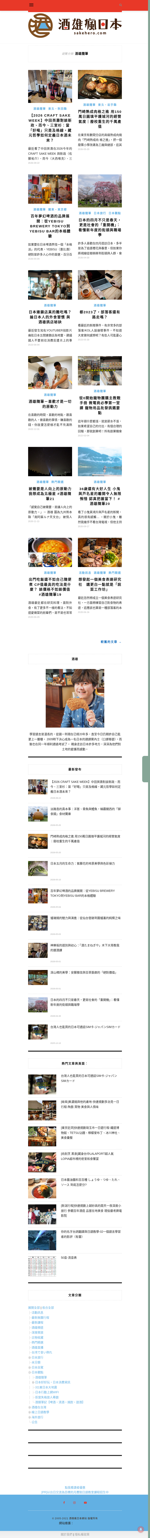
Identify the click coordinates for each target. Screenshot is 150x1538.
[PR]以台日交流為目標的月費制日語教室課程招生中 (75, 1492)
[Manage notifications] (141, 1529)
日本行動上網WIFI (47, 1392)
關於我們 (66, 1534)
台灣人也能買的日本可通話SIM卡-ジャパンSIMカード (85, 1027)
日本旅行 (100, 213)
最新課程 (37, 1322)
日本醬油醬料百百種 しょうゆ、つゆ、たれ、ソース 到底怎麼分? (90, 1182)
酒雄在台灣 (39, 1407)
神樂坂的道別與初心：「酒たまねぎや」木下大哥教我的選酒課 (84, 948)
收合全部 (48, 1307)
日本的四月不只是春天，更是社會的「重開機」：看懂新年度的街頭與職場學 (84, 1002)
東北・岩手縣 (107, 104)
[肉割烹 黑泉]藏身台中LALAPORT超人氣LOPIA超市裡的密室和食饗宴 (87, 1156)
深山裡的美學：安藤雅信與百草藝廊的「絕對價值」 (84, 972)
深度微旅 (37, 1332)
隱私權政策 (82, 1534)
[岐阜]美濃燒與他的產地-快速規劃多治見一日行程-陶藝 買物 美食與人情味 (90, 1104)
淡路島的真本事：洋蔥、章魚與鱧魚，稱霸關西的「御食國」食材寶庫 (85, 811)
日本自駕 (37, 1367)
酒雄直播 (37, 1347)
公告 (35, 1422)
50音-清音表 (69, 1257)
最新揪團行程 (40, 1317)
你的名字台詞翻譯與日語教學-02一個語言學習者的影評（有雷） (91, 1234)
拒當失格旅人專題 (47, 1397)
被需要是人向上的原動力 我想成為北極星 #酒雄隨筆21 (50, 494)
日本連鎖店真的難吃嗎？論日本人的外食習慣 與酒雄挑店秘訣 (50, 317)
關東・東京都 (57, 209)
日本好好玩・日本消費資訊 (52, 1382)
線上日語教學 (40, 1412)
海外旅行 (37, 1417)
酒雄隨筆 (39, 108)
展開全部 (34, 1307)
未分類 (36, 1362)
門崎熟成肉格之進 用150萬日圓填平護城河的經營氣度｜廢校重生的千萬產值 (85, 839)
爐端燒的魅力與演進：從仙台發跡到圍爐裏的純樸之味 (85, 918)
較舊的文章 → (111, 641)
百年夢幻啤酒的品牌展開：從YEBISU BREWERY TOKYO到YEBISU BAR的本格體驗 (50, 226)
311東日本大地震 (46, 1387)
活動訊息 (85, 572)
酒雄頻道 (37, 1327)
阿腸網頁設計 (82, 1523)
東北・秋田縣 (57, 108)
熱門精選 (57, 481)
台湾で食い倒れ (42, 1352)
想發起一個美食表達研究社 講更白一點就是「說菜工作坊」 (100, 584)
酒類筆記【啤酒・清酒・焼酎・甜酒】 (60, 1402)
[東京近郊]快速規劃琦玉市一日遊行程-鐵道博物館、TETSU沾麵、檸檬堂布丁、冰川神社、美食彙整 (90, 1132)
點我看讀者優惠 (75, 1487)
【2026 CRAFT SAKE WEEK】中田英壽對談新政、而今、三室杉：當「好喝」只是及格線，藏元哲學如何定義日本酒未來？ (85, 786)
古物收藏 (37, 1337)
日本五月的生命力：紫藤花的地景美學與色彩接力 (82, 863)
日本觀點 (115, 213)
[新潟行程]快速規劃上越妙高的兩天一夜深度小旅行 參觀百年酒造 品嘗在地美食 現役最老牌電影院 (91, 1210)
